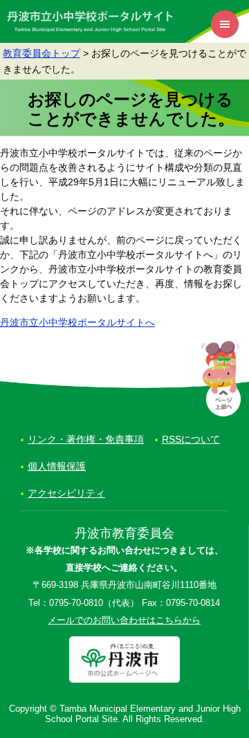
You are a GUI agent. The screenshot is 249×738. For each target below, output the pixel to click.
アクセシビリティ (66, 493)
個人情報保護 (57, 466)
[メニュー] (225, 24)
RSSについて (191, 439)
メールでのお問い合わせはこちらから (124, 620)
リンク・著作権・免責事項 (86, 439)
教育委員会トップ (41, 53)
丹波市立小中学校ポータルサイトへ (77, 322)
